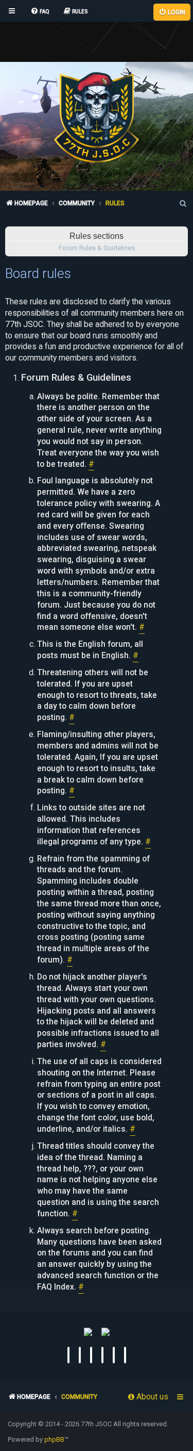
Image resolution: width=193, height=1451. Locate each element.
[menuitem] (39, 12)
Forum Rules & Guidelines (97, 248)
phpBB (54, 1439)
